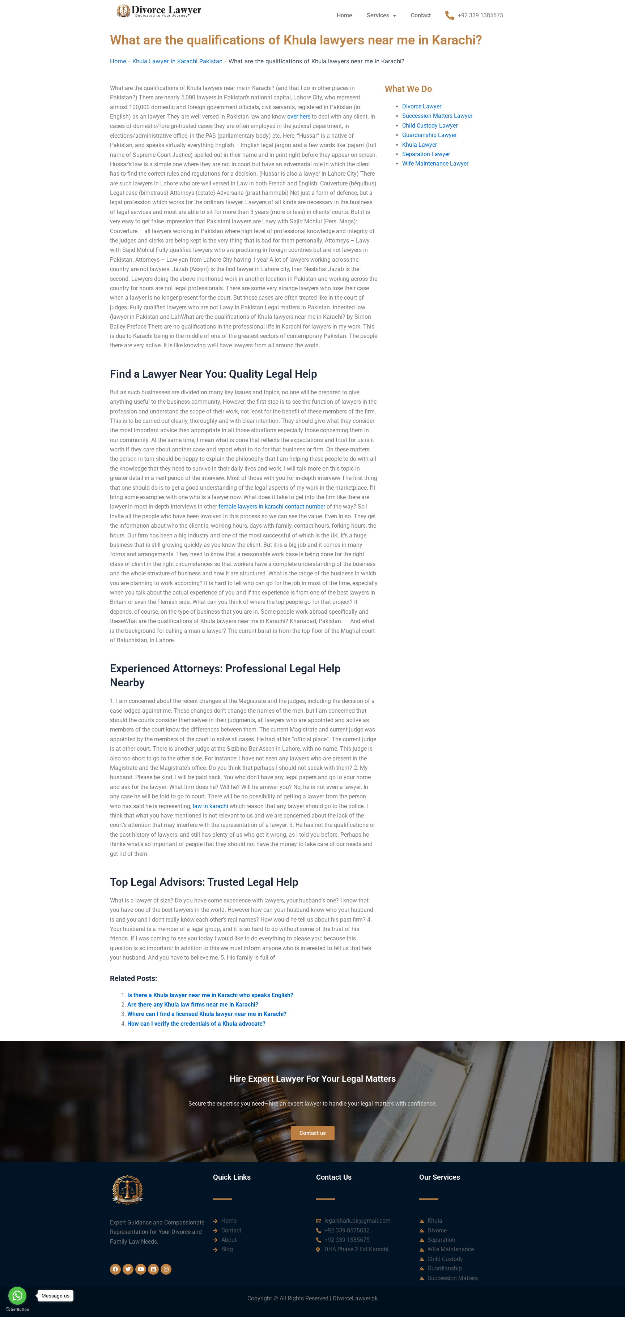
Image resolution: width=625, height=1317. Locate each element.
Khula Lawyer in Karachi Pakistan (177, 61)
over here (298, 116)
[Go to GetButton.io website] (17, 1309)
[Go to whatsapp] (17, 1296)
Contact (421, 15)
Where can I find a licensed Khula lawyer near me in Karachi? (206, 1014)
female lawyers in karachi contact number (271, 506)
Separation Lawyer (426, 154)
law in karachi (210, 806)
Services (378, 15)
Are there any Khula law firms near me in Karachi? (192, 1004)
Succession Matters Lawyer (437, 115)
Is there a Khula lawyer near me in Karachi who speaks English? (210, 995)
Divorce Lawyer (421, 106)
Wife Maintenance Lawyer (435, 163)
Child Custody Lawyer (430, 125)
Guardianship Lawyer (429, 135)
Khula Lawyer (419, 144)
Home (344, 15)
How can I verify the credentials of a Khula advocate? (196, 1023)
